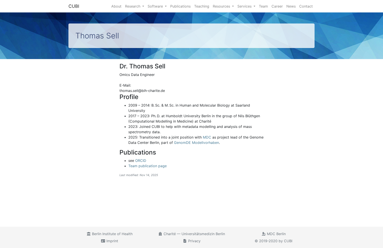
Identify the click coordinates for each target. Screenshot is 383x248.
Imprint (111, 241)
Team (263, 6)
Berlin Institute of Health (112, 234)
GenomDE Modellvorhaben (196, 142)
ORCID (140, 160)
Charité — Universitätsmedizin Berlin (193, 234)
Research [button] (133, 6)
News (291, 6)
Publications (180, 6)
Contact (306, 6)
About (116, 6)
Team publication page (147, 166)
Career (277, 6)
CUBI (73, 6)
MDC (207, 137)
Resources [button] (222, 6)
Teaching (201, 6)
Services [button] (245, 6)
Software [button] (156, 6)
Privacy (194, 241)
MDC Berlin (276, 234)
